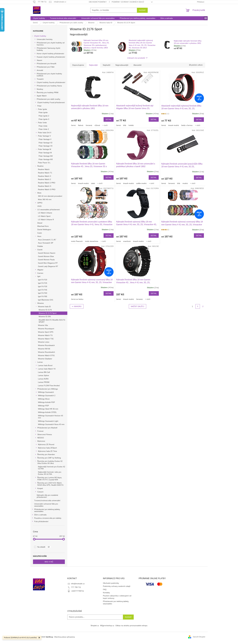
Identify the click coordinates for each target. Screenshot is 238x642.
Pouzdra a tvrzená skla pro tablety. (48, 518)
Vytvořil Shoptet (199, 637)
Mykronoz (41, 441)
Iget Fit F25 (42, 283)
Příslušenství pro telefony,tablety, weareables (47, 510)
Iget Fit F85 (42, 296)
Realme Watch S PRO (46, 189)
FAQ (104, 589)
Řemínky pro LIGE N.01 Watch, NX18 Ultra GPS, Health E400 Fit (50, 484)
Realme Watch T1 (45, 173)
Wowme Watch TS (45, 335)
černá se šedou (77, 299)
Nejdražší (106, 65)
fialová (80, 125)
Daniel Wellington (44, 230)
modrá (185, 183)
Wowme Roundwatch (46, 345)
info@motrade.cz (78, 584)
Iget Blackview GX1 (45, 300)
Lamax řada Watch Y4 (46, 369)
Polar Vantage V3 (45, 146)
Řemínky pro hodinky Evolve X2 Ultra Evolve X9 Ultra (49, 462)
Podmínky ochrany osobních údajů (128, 2)
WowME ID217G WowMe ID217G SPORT (52, 321)
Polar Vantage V (44, 136)
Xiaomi (39, 60)
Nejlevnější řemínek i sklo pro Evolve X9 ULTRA (49, 473)
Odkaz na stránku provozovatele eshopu (131, 626)
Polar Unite (42, 123)
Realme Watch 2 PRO (46, 183)
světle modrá (141, 183)
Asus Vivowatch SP (45, 243)
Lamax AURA (43, 379)
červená (89, 125)
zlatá (93, 183)
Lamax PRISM (43, 382)
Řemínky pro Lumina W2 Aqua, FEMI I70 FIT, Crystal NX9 (49, 479)
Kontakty (106, 593)
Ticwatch (40, 79)
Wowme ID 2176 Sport (47, 313)
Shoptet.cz (95, 626)
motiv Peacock (77, 241)
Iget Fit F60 (42, 293)
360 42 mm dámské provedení (50, 196)
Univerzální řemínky (44, 39)
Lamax (40, 362)
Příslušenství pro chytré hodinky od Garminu (50, 44)
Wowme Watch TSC (46, 339)
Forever (40, 431)
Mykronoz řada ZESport (47, 448)
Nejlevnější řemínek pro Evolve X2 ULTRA (51, 468)
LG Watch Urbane (45, 213)
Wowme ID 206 (45, 317)
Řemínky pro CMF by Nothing (49, 458)
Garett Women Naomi (46, 253)
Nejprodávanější (121, 65)
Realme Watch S (44, 186)
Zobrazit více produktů (136, 58)
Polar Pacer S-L (44, 163)
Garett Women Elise (46, 256)
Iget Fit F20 (42, 280)
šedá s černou (187, 125)
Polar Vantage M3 (46, 159)
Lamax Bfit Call (44, 372)
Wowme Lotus (43, 342)
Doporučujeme (78, 65)
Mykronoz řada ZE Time (47, 451)
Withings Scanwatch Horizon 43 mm (50, 417)
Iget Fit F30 (42, 286)
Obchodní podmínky (98, 2)
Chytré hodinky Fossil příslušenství (51, 102)
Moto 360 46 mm (44, 199)
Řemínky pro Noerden (46, 454)
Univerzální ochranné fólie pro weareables (46, 505)
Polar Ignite (42, 109)
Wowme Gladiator (45, 359)
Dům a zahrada (40, 515)
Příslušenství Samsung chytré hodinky (48, 49)
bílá (124, 125)
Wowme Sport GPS (45, 332)
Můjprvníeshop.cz (107, 626)
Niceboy (40, 89)
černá (73, 125)
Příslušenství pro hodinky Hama (49, 86)
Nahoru (77, 306)
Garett (39, 250)
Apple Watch (42, 96)
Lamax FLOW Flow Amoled (49, 386)
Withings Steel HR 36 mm (48, 409)
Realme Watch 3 (44, 176)
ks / (49, 562)
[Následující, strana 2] (197, 306)
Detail (109, 119)
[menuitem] (38, 18)
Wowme (40, 303)
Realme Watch (43, 169)
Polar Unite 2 (44, 129)
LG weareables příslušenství (48, 210)
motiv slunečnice (91, 241)
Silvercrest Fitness (44, 434)
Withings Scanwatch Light (48, 421)
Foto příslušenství (41, 521)
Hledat (142, 10)
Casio (39, 233)
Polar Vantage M (44, 149)
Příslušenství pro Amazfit (46, 64)
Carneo (40, 273)
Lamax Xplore (43, 375)
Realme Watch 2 (44, 179)
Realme (40, 166)
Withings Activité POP (46, 402)
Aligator (40, 270)
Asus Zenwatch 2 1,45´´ (47, 240)
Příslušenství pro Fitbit (45, 67)
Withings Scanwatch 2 (46, 396)
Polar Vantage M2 (46, 156)
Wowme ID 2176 (45, 310)
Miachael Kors (43, 226)
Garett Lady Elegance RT (48, 266)
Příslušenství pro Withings (47, 389)
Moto (39, 193)
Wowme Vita (43, 325)
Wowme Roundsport (46, 329)
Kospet (40, 488)
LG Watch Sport (44, 216)
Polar (39, 106)
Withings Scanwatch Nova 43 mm (51, 424)
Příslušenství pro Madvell (47, 428)
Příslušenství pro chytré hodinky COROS (49, 75)
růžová (97, 125)
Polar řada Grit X (44, 133)
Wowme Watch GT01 (46, 355)
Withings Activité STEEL (47, 412)
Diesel (39, 223)
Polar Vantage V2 (45, 143)
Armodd (40, 70)
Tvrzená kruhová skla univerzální (47, 500)
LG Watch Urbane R (46, 220)
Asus (39, 236)
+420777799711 (77, 591)
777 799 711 (76, 587)
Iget (38, 276)
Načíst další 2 (137, 306)
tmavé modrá (173, 125)
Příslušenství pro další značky (48, 99)
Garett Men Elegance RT (48, 263)
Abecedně (137, 65)
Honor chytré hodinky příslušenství (50, 54)
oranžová (127, 241)
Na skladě (43, 547)
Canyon (40, 492)
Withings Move (44, 399)
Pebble (40, 246)
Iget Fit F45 (42, 290)
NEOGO (40, 438)
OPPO (39, 203)
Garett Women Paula (46, 260)
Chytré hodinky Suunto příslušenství (51, 82)
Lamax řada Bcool (45, 365)
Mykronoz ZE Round (46, 444)
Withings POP (43, 406)
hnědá (131, 125)
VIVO (39, 206)
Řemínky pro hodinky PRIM (47, 92)
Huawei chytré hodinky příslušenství (51, 57)
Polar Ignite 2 (44, 116)
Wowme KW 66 (44, 349)
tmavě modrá (83, 183)
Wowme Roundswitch (46, 352)
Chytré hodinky (40, 36)
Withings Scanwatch (46, 392)
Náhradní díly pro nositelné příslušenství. (47, 496)
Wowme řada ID (44, 307)
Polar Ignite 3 (44, 119)
